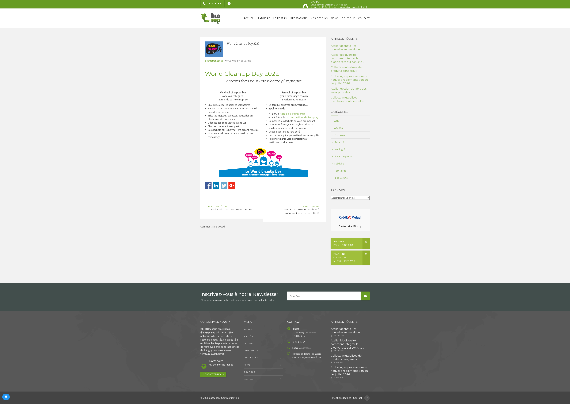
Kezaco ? (339, 142)
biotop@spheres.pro (302, 347)
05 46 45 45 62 (215, 3)
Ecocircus (339, 135)
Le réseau (280, 18)
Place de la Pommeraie (292, 113)
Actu (336, 120)
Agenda (236, 61)
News (335, 18)
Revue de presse (343, 156)
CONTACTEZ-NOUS (213, 374)
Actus (228, 61)
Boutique (348, 18)
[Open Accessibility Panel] (6, 397)
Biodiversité (341, 177)
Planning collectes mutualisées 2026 (344, 258)
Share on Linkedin (216, 185)
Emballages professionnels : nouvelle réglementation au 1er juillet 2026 (349, 80)
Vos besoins (319, 18)
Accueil (249, 18)
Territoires (340, 170)
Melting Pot (340, 149)
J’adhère (264, 18)
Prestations (299, 18)
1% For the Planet (223, 364)
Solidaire (246, 61)
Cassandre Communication (224, 398)
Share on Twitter (224, 185)
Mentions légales (341, 398)
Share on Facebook (208, 185)
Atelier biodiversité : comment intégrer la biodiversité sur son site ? (347, 58)
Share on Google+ (231, 185)
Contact (364, 18)
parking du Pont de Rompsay (302, 117)
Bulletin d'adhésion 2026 (343, 243)
